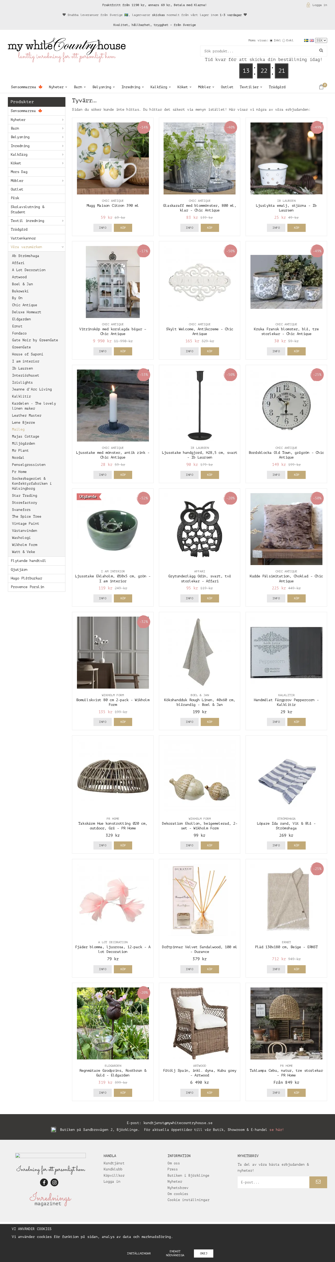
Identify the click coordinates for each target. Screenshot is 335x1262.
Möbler (204, 87)
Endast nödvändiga (175, 1253)
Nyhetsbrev (178, 1188)
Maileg (18, 429)
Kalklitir (21, 396)
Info (102, 228)
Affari (18, 263)
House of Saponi (27, 354)
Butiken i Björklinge (188, 1175)
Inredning (130, 87)
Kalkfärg (158, 87)
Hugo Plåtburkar (26, 578)
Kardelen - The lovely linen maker (34, 405)
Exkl (290, 40)
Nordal (18, 458)
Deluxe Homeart (26, 312)
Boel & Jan (22, 284)
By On (17, 298)
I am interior (25, 361)
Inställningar (139, 1253)
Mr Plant (20, 451)
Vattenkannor (23, 238)
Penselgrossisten (29, 465)
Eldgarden (21, 319)
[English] (312, 40)
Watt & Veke (23, 552)
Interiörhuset (25, 375)
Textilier (249, 87)
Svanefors (21, 510)
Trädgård (277, 87)
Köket (182, 87)
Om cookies (178, 1194)
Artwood (19, 277)
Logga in (319, 5)
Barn (78, 87)
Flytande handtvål (28, 561)
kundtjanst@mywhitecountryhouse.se (178, 1123)
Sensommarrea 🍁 (27, 87)
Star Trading (24, 496)
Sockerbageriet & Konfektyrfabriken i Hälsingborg (32, 483)
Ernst (17, 326)
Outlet (227, 87)
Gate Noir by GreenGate (35, 340)
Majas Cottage (25, 436)
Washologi (21, 538)
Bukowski (20, 291)
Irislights (22, 382)
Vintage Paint (25, 524)
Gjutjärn (19, 570)
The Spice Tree (26, 516)
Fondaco (19, 333)
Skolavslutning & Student (27, 209)
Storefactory (24, 503)
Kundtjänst (114, 1163)
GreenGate (21, 347)
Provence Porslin (27, 587)
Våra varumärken (26, 247)
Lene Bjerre (23, 423)
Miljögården (23, 443)
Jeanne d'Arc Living (32, 389)
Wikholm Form (24, 545)
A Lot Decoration (29, 270)
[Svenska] (307, 40)
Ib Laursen (22, 368)
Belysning (101, 87)
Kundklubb (113, 1169)
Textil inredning (27, 221)
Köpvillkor (114, 1175)
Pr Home (19, 472)
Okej (203, 1253)
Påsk (15, 198)
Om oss (174, 1163)
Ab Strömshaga (25, 256)
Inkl (277, 40)
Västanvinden (24, 531)
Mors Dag (19, 172)
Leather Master (26, 415)
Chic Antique (24, 305)
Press (173, 1169)
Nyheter (56, 87)
